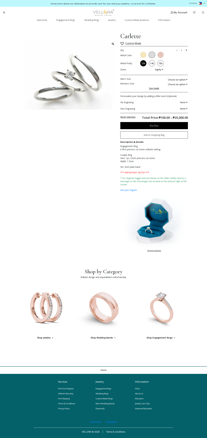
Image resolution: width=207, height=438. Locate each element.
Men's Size (125, 78)
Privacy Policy (64, 408)
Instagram (111, 421)
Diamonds (42, 19)
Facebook (95, 421)
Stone (123, 69)
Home (103, 370)
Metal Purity (126, 63)
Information (164, 19)
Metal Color (126, 55)
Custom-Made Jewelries (137, 19)
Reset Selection (127, 117)
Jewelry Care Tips (142, 403)
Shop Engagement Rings (160, 337)
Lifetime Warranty (65, 393)
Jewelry (112, 19)
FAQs (137, 388)
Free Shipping (64, 398)
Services (62, 381)
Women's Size (127, 83)
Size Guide (154, 88)
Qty (122, 50)
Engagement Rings (65, 19)
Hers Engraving (127, 108)
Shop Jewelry (44, 337)
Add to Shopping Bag (154, 135)
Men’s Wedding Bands (105, 403)
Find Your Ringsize (66, 388)
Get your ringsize (128, 190)
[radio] (143, 55)
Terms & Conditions (154, 251)
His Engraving (127, 102)
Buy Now (154, 125)
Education (139, 398)
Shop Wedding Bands (102, 337)
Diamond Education (143, 408)
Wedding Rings (91, 19)
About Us (139, 393)
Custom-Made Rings (104, 398)
